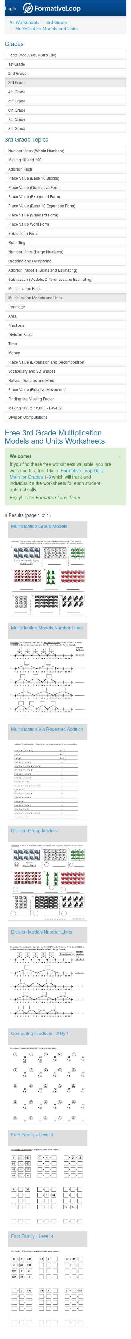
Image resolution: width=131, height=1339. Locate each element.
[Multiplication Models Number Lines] (48, 716)
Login (10, 8)
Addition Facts (20, 168)
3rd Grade (56, 22)
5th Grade (16, 100)
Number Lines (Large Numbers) (35, 251)
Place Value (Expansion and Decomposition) (47, 361)
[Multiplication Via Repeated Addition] (48, 817)
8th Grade (16, 128)
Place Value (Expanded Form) (34, 196)
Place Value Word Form (28, 224)
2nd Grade (17, 73)
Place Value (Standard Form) (33, 214)
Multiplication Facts (24, 288)
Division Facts (20, 334)
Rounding (16, 242)
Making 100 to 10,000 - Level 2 (35, 407)
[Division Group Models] (48, 919)
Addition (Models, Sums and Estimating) (42, 270)
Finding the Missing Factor (31, 398)
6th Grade (16, 110)
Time (12, 343)
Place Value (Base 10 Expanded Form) (41, 205)
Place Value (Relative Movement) (37, 389)
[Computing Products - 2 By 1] (48, 1121)
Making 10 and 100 (25, 159)
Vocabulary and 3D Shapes (32, 371)
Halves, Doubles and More (31, 380)
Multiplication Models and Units (46, 28)
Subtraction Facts (23, 233)
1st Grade (16, 64)
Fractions (16, 325)
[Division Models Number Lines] (48, 1020)
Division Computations (27, 417)
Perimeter (16, 306)
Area (12, 316)
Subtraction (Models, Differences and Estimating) (50, 279)
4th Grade (16, 91)
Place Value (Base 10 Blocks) (33, 178)
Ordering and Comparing (30, 260)
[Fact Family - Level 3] (48, 1223)
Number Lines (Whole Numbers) (36, 150)
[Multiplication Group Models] (48, 614)
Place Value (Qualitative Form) (34, 187)
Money (14, 352)
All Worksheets (24, 22)
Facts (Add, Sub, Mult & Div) (32, 54)
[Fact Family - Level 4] (48, 1324)
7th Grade (16, 119)
